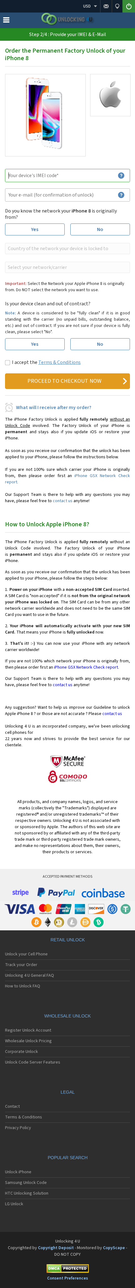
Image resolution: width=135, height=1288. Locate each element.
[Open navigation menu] (6, 21)
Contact (12, 1106)
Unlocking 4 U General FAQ (29, 975)
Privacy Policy (18, 1128)
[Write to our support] (106, 6)
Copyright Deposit (56, 1248)
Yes (34, 229)
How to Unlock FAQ (22, 986)
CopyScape (114, 1248)
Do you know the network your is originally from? (61, 214)
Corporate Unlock (21, 1052)
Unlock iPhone (18, 1172)
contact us (63, 501)
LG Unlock (14, 1204)
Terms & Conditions (59, 362)
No (100, 229)
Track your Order (21, 965)
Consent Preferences (67, 1278)
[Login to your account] (128, 6)
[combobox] (67, 248)
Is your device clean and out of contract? (47, 304)
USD (87, 6)
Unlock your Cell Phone (26, 954)
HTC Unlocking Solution (26, 1193)
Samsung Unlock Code (26, 1183)
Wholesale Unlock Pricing (28, 1041)
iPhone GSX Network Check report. (86, 667)
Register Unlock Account (28, 1030)
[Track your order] (117, 6)
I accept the (46, 362)
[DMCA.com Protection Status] (67, 1269)
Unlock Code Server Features (32, 1062)
